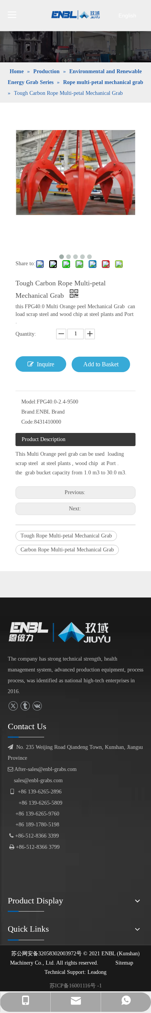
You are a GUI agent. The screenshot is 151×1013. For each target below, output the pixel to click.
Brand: (28, 412)
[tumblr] (25, 706)
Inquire (45, 364)
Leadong (97, 972)
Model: (29, 402)
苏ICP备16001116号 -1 (76, 986)
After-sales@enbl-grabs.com (42, 769)
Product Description (43, 439)
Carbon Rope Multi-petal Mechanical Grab (67, 550)
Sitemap (124, 963)
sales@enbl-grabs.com (38, 780)
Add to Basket (100, 364)
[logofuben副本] (64, 632)
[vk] (37, 706)
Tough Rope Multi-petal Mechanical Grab (66, 536)
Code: (27, 422)
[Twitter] (13, 706)
